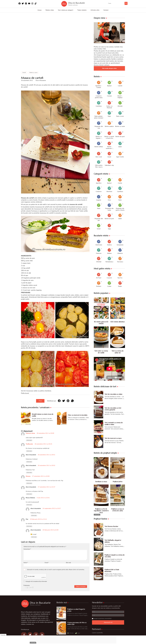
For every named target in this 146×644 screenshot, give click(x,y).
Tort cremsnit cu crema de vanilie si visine (114, 423)
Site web (68, 562)
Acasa (39, 10)
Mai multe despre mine (109, 68)
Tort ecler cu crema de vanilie (101, 352)
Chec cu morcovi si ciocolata (77, 415)
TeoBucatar (29, 444)
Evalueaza (27, 585)
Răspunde (29, 440)
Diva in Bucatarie (76, 3)
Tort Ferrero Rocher (111, 526)
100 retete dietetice (118, 322)
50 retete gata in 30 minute (101, 323)
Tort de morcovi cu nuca (113, 438)
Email (47, 562)
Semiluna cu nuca (101, 481)
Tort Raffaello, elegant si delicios (113, 541)
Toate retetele (82, 10)
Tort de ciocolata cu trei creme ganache (113, 409)
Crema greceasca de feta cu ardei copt (76, 623)
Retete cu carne (33, 72)
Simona (28, 476)
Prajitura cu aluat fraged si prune (76, 610)
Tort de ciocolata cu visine (113, 394)
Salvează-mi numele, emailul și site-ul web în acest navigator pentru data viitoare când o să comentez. (55, 569)
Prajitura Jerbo (117, 481)
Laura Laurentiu (97, 633)
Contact (106, 10)
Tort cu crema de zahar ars (118, 352)
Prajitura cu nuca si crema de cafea (117, 510)
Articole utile (95, 10)
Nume (26, 562)
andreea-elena (30, 433)
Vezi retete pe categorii (65, 10)
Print (40, 401)
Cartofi (24, 72)
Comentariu (27, 549)
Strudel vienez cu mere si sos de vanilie (42, 415)
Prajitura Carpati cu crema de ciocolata (115, 556)
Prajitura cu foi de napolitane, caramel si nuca (101, 510)
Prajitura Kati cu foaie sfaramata (112, 570)
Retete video (50, 10)
